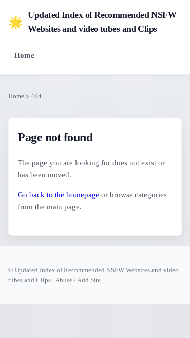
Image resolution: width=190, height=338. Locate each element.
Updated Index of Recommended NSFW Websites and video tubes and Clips (92, 22)
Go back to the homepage (58, 195)
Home (24, 55)
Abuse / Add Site (78, 280)
